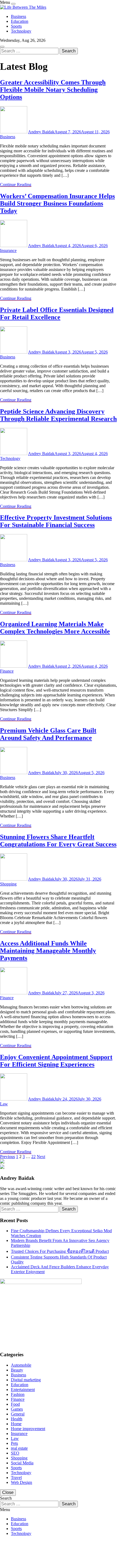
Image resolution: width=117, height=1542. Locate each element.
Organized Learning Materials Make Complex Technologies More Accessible (55, 627)
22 (33, 1156)
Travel (16, 1477)
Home (16, 1423)
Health (16, 1419)
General (17, 1414)
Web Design (21, 1482)
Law (4, 1104)
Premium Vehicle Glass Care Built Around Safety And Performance (48, 734)
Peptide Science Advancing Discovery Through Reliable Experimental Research (58, 415)
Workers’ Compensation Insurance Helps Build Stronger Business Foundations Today (57, 203)
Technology (21, 31)
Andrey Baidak (41, 132)
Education (19, 21)
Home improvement (28, 1428)
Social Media (22, 1463)
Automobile (21, 1365)
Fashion (17, 1394)
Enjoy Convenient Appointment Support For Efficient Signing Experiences (56, 1061)
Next (41, 1156)
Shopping (8, 884)
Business (18, 16)
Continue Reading (15, 184)
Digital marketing (26, 1379)
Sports (16, 26)
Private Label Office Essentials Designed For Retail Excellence (56, 313)
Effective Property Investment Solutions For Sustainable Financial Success (56, 521)
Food (15, 1404)
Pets (14, 1443)
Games (17, 1409)
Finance (7, 671)
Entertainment (23, 1389)
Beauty (17, 1370)
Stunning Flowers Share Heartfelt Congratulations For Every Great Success (58, 840)
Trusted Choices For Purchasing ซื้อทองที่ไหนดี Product (60, 1251)
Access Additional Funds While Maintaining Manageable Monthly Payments (48, 950)
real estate (19, 1448)
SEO (15, 1453)
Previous (7, 1156)
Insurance (8, 250)
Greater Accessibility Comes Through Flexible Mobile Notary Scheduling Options (53, 89)
